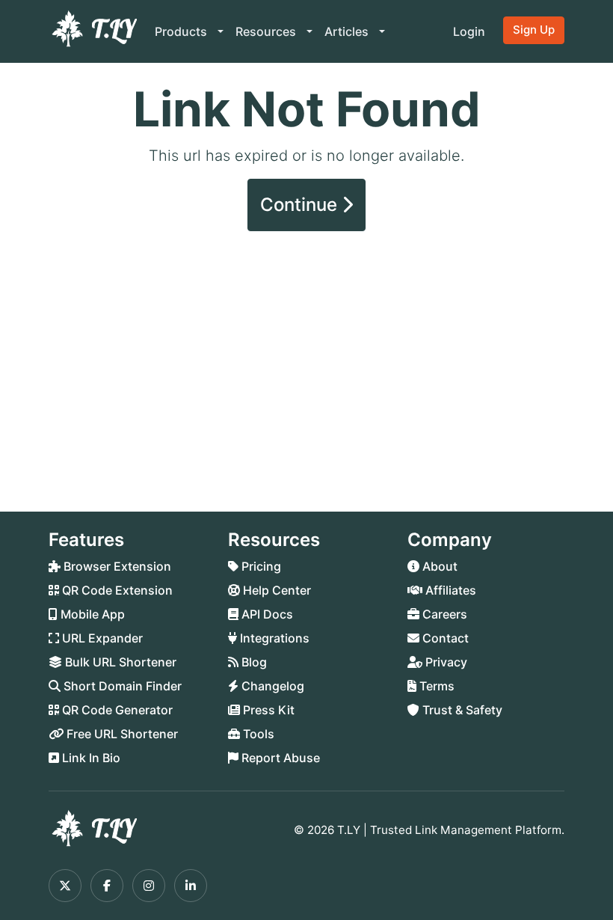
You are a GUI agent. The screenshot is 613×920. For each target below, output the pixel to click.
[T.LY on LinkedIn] (190, 885)
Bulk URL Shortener (119, 661)
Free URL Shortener (121, 733)
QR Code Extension (116, 590)
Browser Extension (116, 566)
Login (469, 31)
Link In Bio (89, 757)
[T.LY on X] (65, 885)
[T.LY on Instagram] (148, 885)
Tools (257, 733)
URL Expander (101, 638)
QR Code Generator (116, 709)
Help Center (275, 590)
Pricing (259, 566)
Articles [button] (348, 31)
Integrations (273, 638)
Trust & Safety (460, 709)
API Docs (265, 614)
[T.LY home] (93, 31)
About (438, 566)
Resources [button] (267, 31)
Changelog (271, 685)
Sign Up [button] (534, 29)
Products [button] (182, 31)
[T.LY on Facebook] (106, 885)
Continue (301, 204)
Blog (252, 661)
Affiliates (449, 590)
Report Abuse (279, 757)
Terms (435, 685)
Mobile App (91, 614)
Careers (443, 614)
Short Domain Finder (121, 685)
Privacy (444, 661)
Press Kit (267, 709)
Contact (444, 638)
